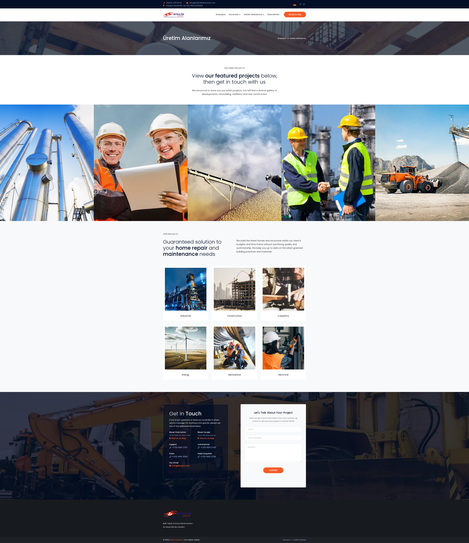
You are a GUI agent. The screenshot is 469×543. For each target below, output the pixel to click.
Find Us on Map (178, 438)
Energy (185, 374)
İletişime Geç (295, 14)
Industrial (186, 315)
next (87, 110)
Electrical (283, 374)
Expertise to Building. (211, 212)
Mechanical (234, 374)
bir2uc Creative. (176, 540)
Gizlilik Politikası (299, 540)
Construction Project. (399, 212)
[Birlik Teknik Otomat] (173, 14)
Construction (234, 315)
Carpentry (283, 315)
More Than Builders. (117, 212)
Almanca (287, 540)
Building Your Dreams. (24, 212)
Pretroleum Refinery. (305, 212)
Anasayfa (282, 38)
